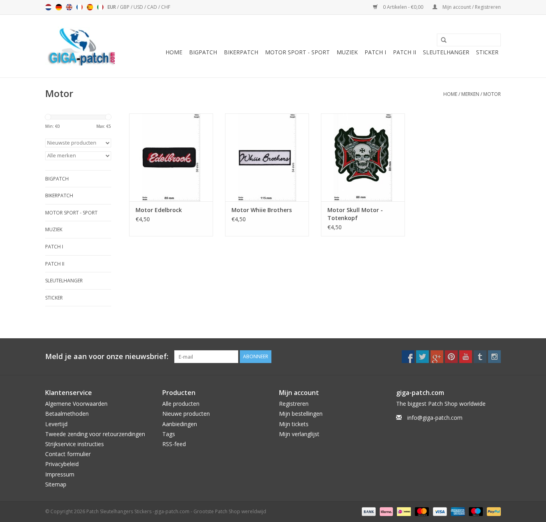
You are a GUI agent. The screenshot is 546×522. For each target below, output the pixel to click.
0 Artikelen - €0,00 (403, 7)
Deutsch (59, 7)
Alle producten (180, 403)
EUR (112, 7)
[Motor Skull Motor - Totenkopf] (363, 157)
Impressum (59, 474)
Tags (168, 434)
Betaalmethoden (67, 413)
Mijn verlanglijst (299, 434)
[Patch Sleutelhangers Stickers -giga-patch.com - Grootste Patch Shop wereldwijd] (81, 46)
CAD (152, 7)
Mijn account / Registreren (471, 7)
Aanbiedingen (179, 424)
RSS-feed (174, 444)
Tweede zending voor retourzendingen (95, 434)
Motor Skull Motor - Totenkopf (355, 214)
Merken (470, 94)
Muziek (347, 52)
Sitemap (55, 484)
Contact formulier (68, 454)
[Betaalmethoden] (368, 511)
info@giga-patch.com (434, 417)
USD (139, 7)
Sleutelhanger (446, 52)
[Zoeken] (441, 40)
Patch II (404, 52)
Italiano (100, 7)
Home (173, 52)
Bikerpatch (241, 52)
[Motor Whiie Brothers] (267, 157)
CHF (165, 7)
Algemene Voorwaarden (76, 403)
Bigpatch (203, 52)
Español (90, 7)
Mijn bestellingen (301, 413)
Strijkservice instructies (74, 444)
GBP (125, 7)
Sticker (487, 52)
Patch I (375, 52)
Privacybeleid (62, 464)
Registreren (294, 403)
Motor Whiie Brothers (261, 210)
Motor (492, 94)
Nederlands (48, 7)
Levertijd (56, 424)
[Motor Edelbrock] (171, 157)
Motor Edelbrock (159, 210)
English (69, 7)
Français (79, 7)
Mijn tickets (294, 424)
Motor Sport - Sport (297, 52)
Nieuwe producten (186, 413)
